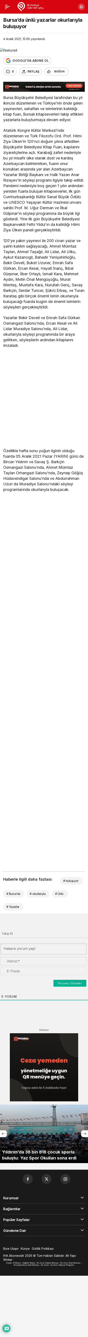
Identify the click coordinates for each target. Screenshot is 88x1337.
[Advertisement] (44, 399)
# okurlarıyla (37, 894)
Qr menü (45, 1265)
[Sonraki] (84, 1133)
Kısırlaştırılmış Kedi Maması (26, 1265)
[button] (81, 6)
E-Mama (17, 1263)
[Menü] (7, 7)
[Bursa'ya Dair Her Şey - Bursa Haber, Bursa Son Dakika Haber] (30, 6)
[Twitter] (46, 1179)
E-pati (9, 1263)
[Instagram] (65, 1179)
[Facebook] (28, 1179)
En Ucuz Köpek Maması (48, 1263)
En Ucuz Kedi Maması (70, 1263)
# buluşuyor (71, 881)
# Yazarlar (12, 907)
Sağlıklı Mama (28, 1263)
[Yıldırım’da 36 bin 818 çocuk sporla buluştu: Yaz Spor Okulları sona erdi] (44, 1134)
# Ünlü (59, 894)
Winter (7, 1259)
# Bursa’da (13, 894)
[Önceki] (3, 1133)
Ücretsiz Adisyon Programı (62, 1265)
